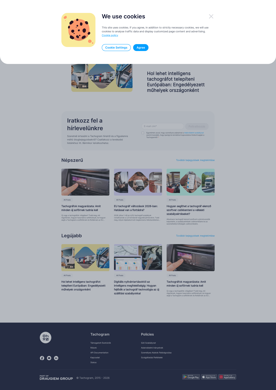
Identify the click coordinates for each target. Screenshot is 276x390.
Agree (141, 47)
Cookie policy (110, 35)
